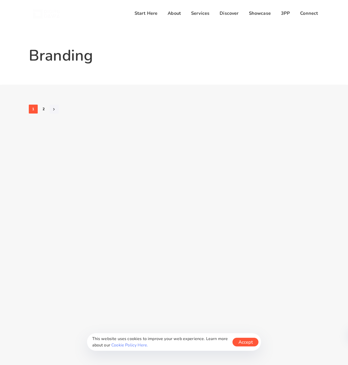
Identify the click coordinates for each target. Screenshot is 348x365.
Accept (245, 342)
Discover (229, 13)
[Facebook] (144, 165)
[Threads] (203, 165)
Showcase (260, 13)
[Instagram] (174, 165)
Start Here (146, 13)
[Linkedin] (188, 165)
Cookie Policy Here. (129, 345)
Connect (309, 13)
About (174, 13)
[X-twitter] (159, 165)
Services (200, 13)
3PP (285, 13)
